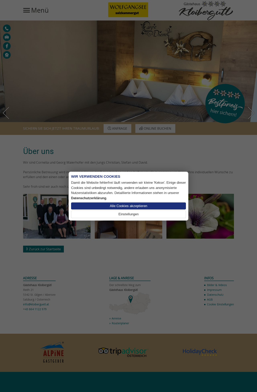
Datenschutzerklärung (88, 198)
